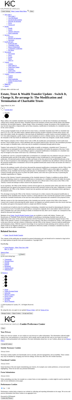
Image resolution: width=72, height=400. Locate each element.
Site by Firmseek (9, 301)
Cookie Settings (6, 11)
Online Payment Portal (15, 81)
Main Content (15, 11)
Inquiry (10, 82)
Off (9, 388)
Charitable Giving (13, 45)
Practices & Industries (14, 38)
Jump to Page (5, 252)
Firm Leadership (13, 33)
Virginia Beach (8, 268)
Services (6, 35)
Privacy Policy (8, 296)
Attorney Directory (14, 31)
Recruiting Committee (14, 72)
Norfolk (6, 263)
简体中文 (7, 84)
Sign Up (10, 60)
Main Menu (23, 11)
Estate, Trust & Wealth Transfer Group (22, 215)
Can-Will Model (13, 18)
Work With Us (12, 65)
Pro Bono (11, 50)
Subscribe (7, 293)
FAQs (10, 23)
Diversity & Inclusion (14, 21)
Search (10, 30)
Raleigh (6, 264)
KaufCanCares (8, 42)
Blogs (10, 59)
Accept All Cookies (7, 344)
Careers (6, 62)
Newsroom (7, 52)
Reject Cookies (16, 313)
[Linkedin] (5, 280)
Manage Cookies (9, 294)
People (6, 26)
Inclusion (11, 69)
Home (6, 289)
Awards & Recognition (15, 20)
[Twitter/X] (5, 283)
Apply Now (11, 70)
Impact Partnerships (14, 47)
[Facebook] (5, 277)
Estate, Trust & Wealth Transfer (13, 235)
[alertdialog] (36, 357)
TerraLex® (11, 25)
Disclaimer (7, 298)
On (4, 388)
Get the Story (8, 110)
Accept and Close (27, 313)
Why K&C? (8, 14)
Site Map (7, 300)
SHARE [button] (7, 113)
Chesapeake (8, 259)
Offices (10, 77)
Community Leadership (15, 48)
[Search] (28, 11)
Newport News (9, 261)
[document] (36, 357)
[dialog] (36, 311)
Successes (11, 40)
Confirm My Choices (7, 398)
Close (3, 328)
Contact (6, 74)
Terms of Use (45, 310)
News (10, 55)
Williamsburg (8, 269)
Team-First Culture (13, 67)
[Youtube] (5, 286)
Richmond (7, 266)
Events (10, 57)
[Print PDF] (6, 117)
